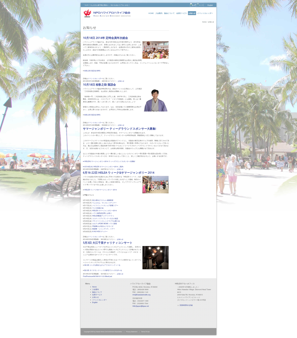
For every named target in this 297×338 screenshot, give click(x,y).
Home (204, 22)
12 (103, 276)
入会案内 (95, 289)
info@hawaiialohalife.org (141, 294)
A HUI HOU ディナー (100, 231)
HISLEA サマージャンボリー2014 (104, 210)
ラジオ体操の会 (98, 208)
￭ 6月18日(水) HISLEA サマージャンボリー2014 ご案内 (103, 166)
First (84, 276)
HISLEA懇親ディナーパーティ (103, 216)
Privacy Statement (131, 332)
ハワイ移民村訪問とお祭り (102, 213)
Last (110, 276)
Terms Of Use (145, 332)
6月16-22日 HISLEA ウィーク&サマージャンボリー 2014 (118, 172)
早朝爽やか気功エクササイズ (102, 226)
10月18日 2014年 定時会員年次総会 (105, 38)
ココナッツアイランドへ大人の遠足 (105, 218)
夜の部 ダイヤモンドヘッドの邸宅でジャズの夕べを (103, 270)
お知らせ (211, 22)
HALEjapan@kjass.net (140, 306)
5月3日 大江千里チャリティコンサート (107, 243)
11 (101, 276)
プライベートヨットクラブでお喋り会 (106, 221)
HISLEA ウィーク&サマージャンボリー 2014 (100, 189)
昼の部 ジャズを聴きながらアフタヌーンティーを (102, 265)
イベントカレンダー (95, 78)
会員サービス (97, 294)
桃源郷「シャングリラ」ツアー (103, 229)
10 (99, 276)
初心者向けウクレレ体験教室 (102, 200)
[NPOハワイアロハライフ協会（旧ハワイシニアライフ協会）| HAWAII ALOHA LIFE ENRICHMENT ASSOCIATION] (107, 13)
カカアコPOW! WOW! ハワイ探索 (104, 223)
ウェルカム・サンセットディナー (104, 202)
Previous (89, 276)
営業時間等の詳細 (186, 305)
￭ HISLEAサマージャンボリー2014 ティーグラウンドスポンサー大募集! (109, 161)
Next (107, 276)
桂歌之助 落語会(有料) (92, 70)
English (210, 5)
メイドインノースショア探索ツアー (105, 205)
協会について (97, 292)
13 (105, 276)
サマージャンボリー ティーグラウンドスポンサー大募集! (119, 128)
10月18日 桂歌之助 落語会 (99, 84)
